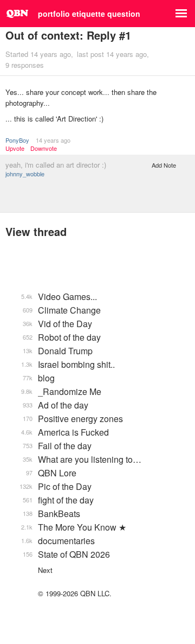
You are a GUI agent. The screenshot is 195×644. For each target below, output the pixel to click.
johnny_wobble (24, 173)
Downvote (43, 148)
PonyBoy (17, 140)
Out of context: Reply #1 (68, 35)
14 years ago (53, 140)
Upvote (14, 148)
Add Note (164, 165)
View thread (36, 231)
